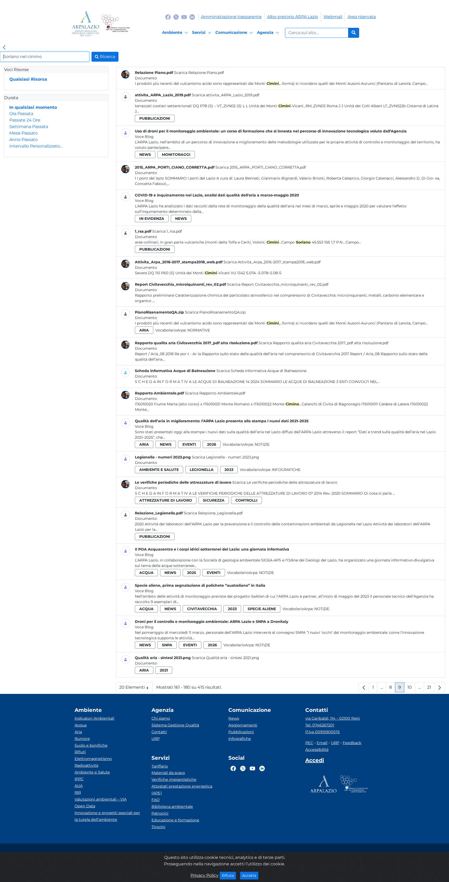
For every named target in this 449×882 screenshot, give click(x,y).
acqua (146, 572)
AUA (79, 785)
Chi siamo (160, 718)
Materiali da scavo (168, 772)
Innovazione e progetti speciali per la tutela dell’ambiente (107, 816)
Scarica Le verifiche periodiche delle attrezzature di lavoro (284, 482)
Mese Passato (23, 133)
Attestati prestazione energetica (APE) (181, 789)
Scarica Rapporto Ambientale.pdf (215, 393)
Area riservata (362, 16)
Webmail (332, 16)
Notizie (262, 444)
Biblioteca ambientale (172, 806)
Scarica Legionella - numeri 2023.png (225, 457)
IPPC (79, 779)
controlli (246, 500)
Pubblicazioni (241, 732)
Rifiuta (229, 875)
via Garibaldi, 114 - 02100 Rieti (332, 718)
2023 (228, 469)
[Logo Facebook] (167, 17)
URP (155, 738)
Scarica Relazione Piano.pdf (199, 72)
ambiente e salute (159, 469)
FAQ (155, 799)
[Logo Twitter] (176, 17)
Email (322, 742)
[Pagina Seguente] (439, 687)
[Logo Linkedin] (192, 17)
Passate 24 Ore (24, 120)
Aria (78, 732)
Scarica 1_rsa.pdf (167, 231)
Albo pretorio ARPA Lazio (292, 16)
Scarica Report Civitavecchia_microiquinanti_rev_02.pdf (277, 284)
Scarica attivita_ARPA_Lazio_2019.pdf (225, 95)
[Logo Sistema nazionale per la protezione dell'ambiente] (115, 23)
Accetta (250, 875)
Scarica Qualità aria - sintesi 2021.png (225, 657)
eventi (189, 444)
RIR (78, 792)
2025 (191, 572)
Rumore (82, 738)
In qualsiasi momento (33, 107)
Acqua (81, 725)
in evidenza (151, 218)
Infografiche (286, 469)
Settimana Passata (28, 126)
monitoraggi (176, 154)
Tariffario (159, 766)
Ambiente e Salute (92, 772)
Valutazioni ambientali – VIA (101, 799)
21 (430, 688)
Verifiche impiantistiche (173, 779)
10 (411, 688)
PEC (309, 742)
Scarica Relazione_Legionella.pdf (213, 513)
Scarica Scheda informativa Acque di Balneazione (261, 370)
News (233, 718)
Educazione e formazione (175, 820)
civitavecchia (202, 608)
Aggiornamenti (242, 725)
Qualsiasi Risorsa (28, 79)
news (145, 154)
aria (144, 330)
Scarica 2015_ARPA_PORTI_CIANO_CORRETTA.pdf (260, 167)
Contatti (159, 732)
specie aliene (262, 608)
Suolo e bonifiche (91, 745)
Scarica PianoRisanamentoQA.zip (215, 312)
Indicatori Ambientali (94, 718)
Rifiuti (80, 752)
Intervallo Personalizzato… (35, 146)
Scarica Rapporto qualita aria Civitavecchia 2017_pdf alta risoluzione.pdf (323, 343)
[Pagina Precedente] (363, 687)
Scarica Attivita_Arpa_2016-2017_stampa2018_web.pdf (272, 262)
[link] (4, 47)
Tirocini (158, 827)
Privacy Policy (204, 875)
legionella (202, 469)
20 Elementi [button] (136, 688)
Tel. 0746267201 (319, 725)
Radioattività (86, 765)
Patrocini (159, 813)
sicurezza (213, 500)
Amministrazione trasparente (231, 16)
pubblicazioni (154, 118)
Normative (198, 330)
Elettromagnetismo (93, 758)
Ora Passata (21, 113)
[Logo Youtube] (184, 17)
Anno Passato (23, 139)
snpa (167, 645)
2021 (164, 670)
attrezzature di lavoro (165, 500)
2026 (211, 444)
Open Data (85, 806)
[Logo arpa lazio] (86, 23)
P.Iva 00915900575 (322, 732)
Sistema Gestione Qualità (175, 725)
